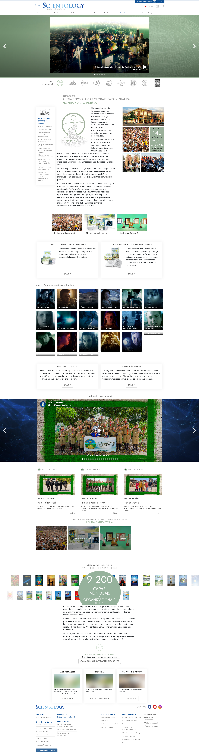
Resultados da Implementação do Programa (43, 179)
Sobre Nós (56, 13)
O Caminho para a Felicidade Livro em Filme (45, 156)
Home (39, 13)
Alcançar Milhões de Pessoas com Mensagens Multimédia (45, 150)
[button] (94, 74)
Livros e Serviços (147, 13)
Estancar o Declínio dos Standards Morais (45, 136)
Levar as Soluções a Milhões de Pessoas (43, 173)
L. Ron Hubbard (76, 13)
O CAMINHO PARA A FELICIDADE (45, 112)
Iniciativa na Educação (44, 132)
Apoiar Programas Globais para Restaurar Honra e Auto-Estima (44, 121)
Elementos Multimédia (44, 129)
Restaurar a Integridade (44, 126)
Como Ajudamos (125, 13)
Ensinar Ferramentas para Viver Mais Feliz (45, 145)
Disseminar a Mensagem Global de (45, 168)
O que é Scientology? (101, 13)
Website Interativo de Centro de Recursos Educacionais (44, 161)
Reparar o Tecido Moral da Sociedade (44, 140)
